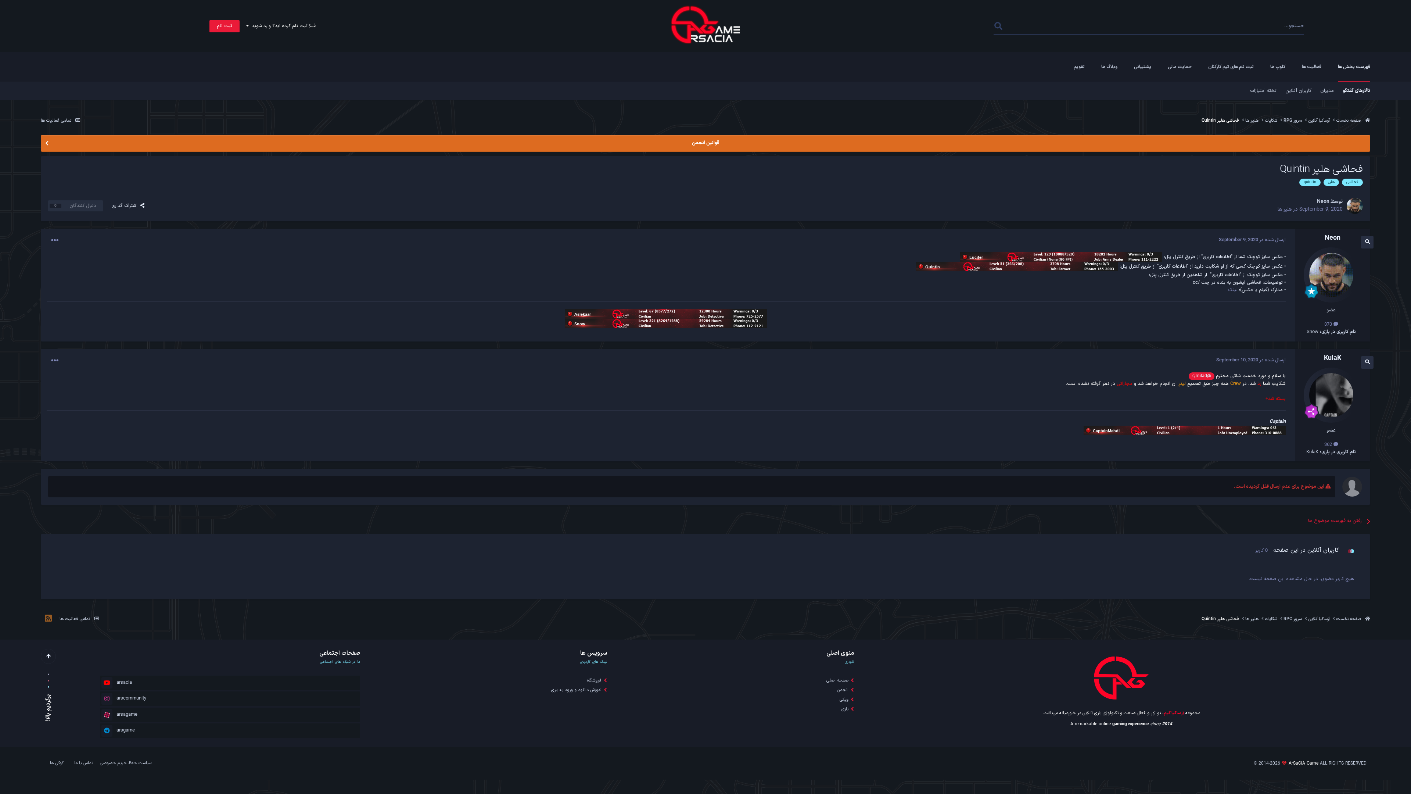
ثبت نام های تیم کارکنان (1231, 67)
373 (1328, 324)
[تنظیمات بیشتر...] (55, 240)
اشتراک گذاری (125, 206)
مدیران (1327, 90)
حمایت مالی (1180, 67)
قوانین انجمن (705, 143)
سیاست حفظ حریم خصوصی (126, 763)
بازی (844, 709)
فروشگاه (594, 680)
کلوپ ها (1277, 67)
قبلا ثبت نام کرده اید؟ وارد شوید (282, 26)
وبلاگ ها (1109, 67)
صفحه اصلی (837, 680)
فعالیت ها (1311, 67)
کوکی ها (57, 763)
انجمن (842, 690)
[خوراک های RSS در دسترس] (48, 619)
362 (1328, 444)
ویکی (844, 699)
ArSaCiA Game (1303, 763)
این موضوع (1023, 26)
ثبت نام (224, 26)
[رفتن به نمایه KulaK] (1331, 395)
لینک (1233, 290)
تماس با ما (83, 763)
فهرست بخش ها (1354, 67)
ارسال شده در (1252, 240)
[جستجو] (999, 26)
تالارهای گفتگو (1356, 90)
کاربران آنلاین (1298, 90)
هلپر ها (1285, 209)
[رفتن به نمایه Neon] (1355, 206)
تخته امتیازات (1263, 90)
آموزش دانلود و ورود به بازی (576, 690)
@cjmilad (1201, 376)
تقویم (1079, 67)
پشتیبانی (1142, 67)
